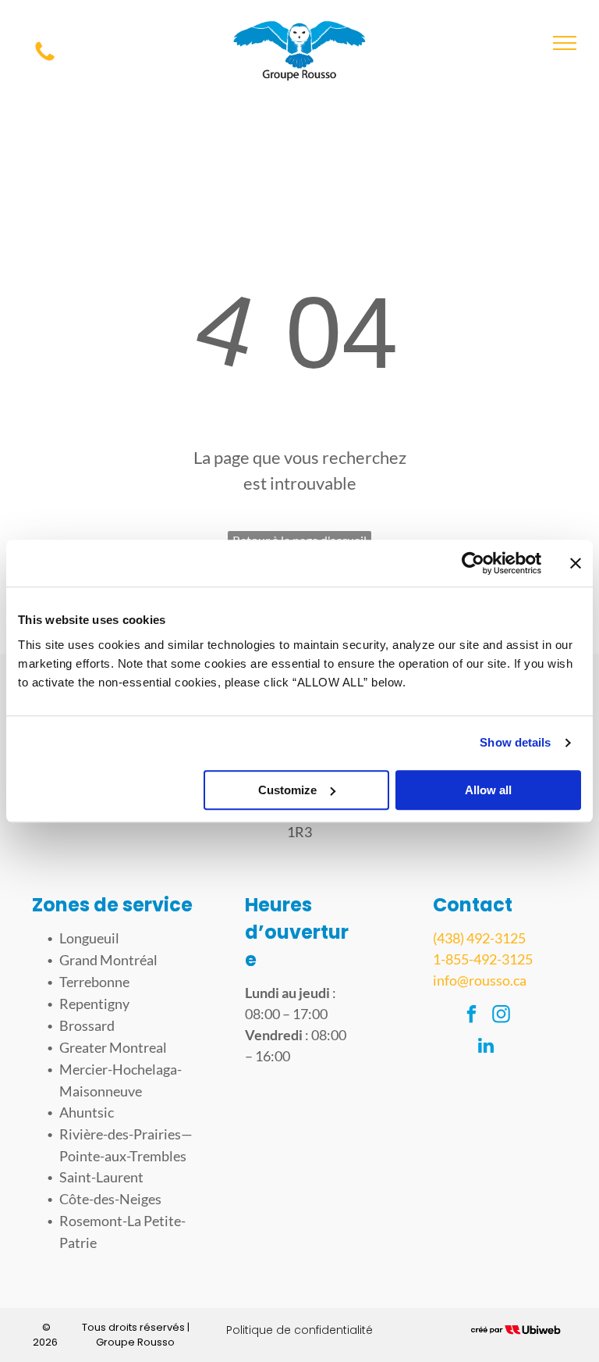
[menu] (564, 43)
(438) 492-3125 (479, 938)
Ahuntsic (86, 1112)
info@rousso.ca (479, 980)
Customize (287, 790)
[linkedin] (486, 1047)
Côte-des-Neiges (110, 1198)
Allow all (488, 790)
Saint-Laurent (101, 1177)
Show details (515, 742)
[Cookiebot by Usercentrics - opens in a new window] (473, 563)
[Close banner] (575, 563)
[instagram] (501, 1016)
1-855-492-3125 (483, 959)
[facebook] (471, 1016)
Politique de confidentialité (299, 1330)
